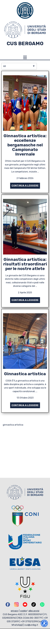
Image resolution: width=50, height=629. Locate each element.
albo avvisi (33, 610)
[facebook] (8, 604)
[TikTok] (33, 604)
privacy (14, 610)
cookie (23, 610)
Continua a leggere (25, 185)
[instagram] (16, 604)
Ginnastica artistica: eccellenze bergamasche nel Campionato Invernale (25, 145)
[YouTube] (25, 604)
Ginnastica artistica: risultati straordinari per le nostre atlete (25, 264)
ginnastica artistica (13, 425)
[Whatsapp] (42, 604)
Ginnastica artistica (25, 373)
